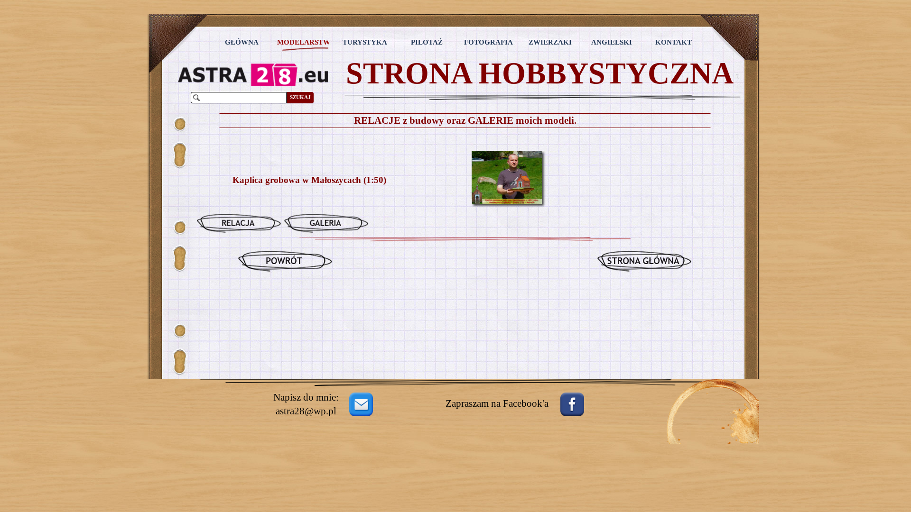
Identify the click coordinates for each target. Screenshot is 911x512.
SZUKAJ (300, 97)
